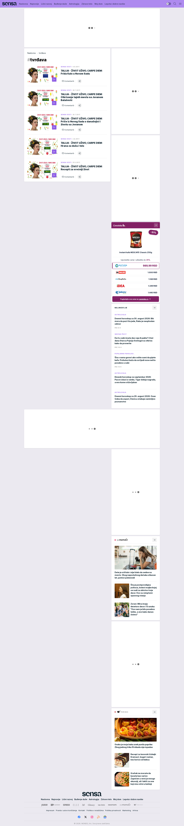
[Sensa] (9, 3)
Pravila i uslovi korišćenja (66, 810)
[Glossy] (91, 805)
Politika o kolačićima (95, 810)
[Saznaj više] (154, 540)
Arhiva (135, 810)
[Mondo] (55, 805)
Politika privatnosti (113, 810)
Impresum (50, 810)
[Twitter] (85, 817)
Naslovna (31, 53)
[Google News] (105, 817)
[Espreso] (66, 805)
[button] (68, 81)
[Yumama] (125, 805)
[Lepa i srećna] (101, 805)
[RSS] (98, 817)
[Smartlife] (112, 805)
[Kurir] (44, 805)
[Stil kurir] (83, 805)
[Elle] (76, 805)
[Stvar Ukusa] (138, 805)
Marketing (126, 810)
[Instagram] (92, 817)
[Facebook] (79, 817)
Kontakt (82, 810)
